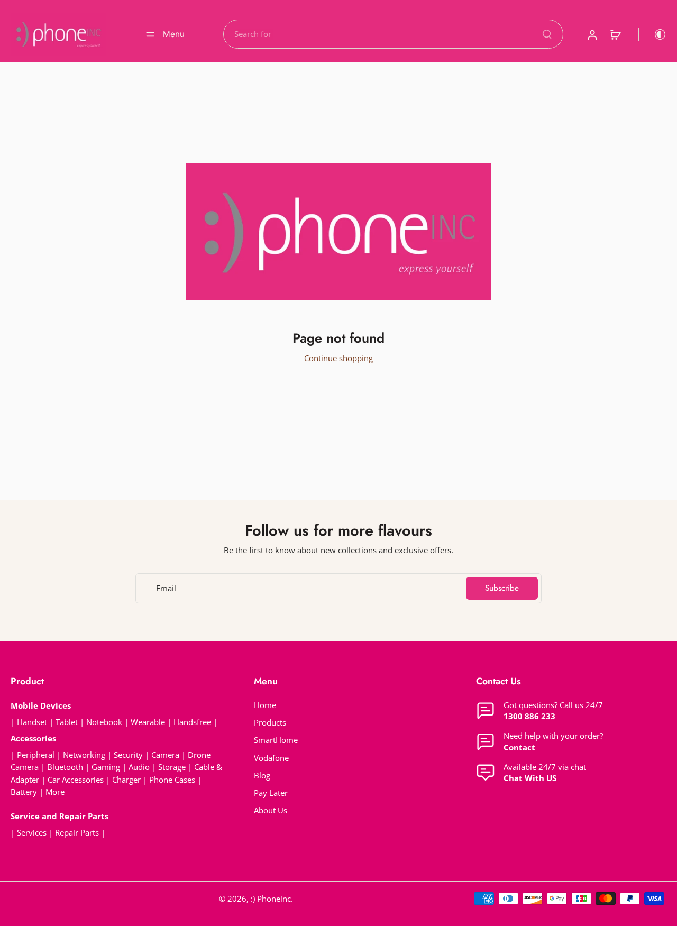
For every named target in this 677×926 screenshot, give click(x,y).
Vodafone (271, 758)
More (55, 791)
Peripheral (35, 754)
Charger (126, 779)
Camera (165, 754)
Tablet (67, 722)
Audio (139, 767)
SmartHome (276, 740)
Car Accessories (76, 779)
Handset (32, 722)
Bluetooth (65, 767)
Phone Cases (172, 779)
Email (166, 588)
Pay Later (271, 793)
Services (32, 832)
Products (270, 722)
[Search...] (546, 33)
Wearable (148, 722)
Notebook (104, 722)
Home (265, 705)
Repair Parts (77, 832)
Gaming (106, 767)
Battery (24, 791)
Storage (172, 767)
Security (128, 754)
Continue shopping (338, 358)
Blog (262, 775)
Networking (84, 754)
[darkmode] (652, 34)
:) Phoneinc (271, 898)
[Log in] (591, 34)
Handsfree (192, 722)
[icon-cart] (615, 34)
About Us (270, 810)
